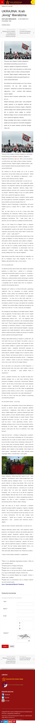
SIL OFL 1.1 (21, 719)
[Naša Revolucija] (13, 2)
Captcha (6, 633)
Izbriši (12, 646)
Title (5, 601)
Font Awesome (5, 719)
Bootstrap (4, 715)
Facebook (7, 694)
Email (4, 616)
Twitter (7, 697)
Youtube (7, 700)
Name (5, 608)
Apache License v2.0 (9, 717)
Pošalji (5, 646)
